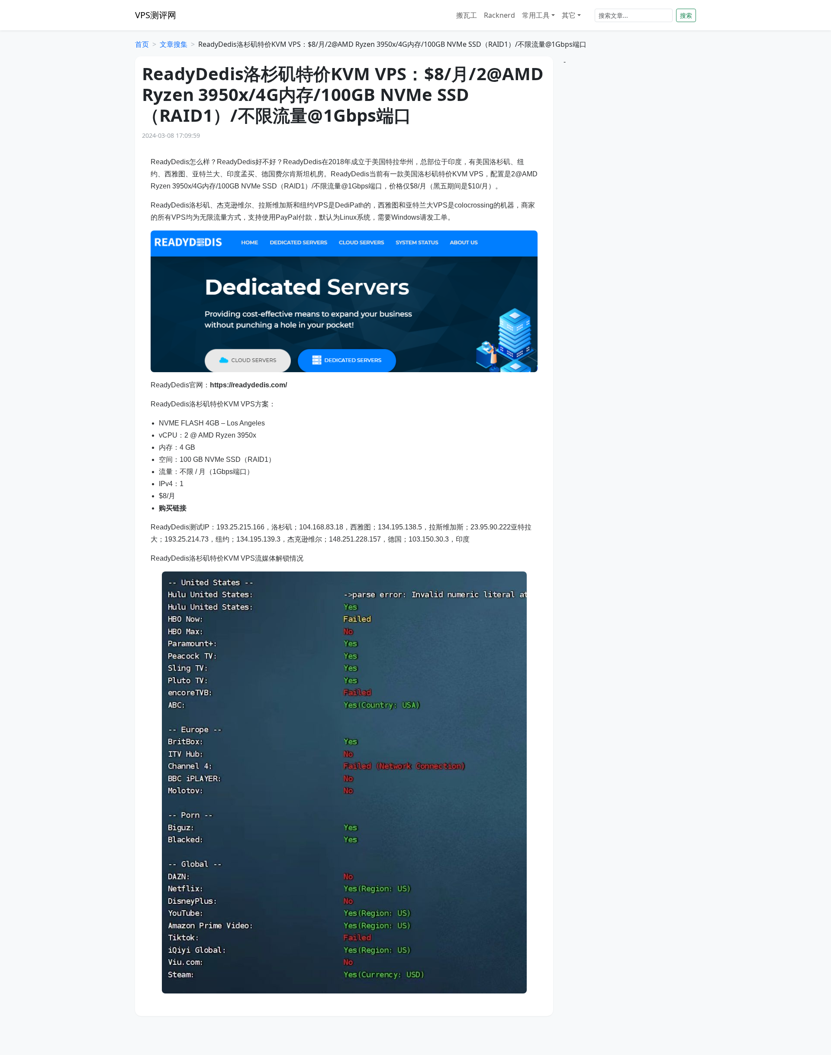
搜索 (686, 15)
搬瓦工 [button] (466, 15)
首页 (142, 44)
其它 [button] (569, 15)
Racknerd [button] (499, 15)
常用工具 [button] (536, 15)
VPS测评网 (155, 15)
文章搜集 (173, 44)
